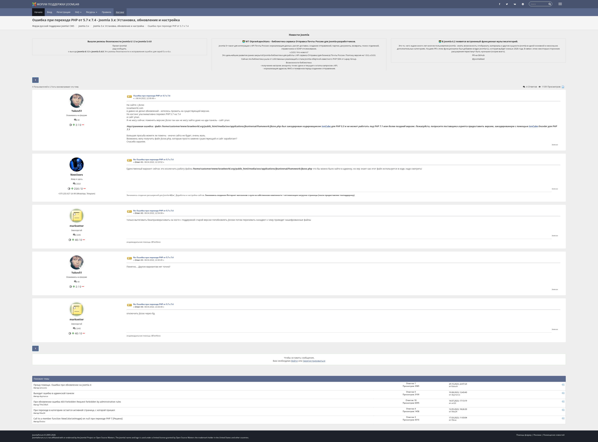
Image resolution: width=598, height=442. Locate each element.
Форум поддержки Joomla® (58, 4)
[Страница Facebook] (499, 4)
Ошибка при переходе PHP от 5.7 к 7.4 (151, 96)
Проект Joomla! (119, 45)
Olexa (453, 420)
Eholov (42, 421)
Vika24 (42, 413)
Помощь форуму (524, 435)
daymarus (43, 396)
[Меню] (560, 4)
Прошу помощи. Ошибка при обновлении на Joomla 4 (62, 384)
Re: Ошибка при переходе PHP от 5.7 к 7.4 (153, 159)
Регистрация (63, 12)
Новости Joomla (299, 34)
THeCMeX (43, 404)
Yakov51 (76, 111)
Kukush (454, 386)
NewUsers (76, 174)
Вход (49, 12)
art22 (453, 403)
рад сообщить (119, 48)
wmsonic (43, 387)
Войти (294, 360)
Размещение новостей (554, 435)
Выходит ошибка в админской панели (53, 393)
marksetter (77, 226)
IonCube (325, 126)
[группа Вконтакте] (515, 4)
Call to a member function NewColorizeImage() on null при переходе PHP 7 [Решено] (78, 418)
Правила (106, 12)
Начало (38, 12)
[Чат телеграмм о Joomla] (523, 4)
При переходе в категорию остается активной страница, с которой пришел (74, 410)
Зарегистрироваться (314, 360)
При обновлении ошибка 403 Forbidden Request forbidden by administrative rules (77, 401)
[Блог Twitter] (506, 4)
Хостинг (120, 12)
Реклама (537, 435)
